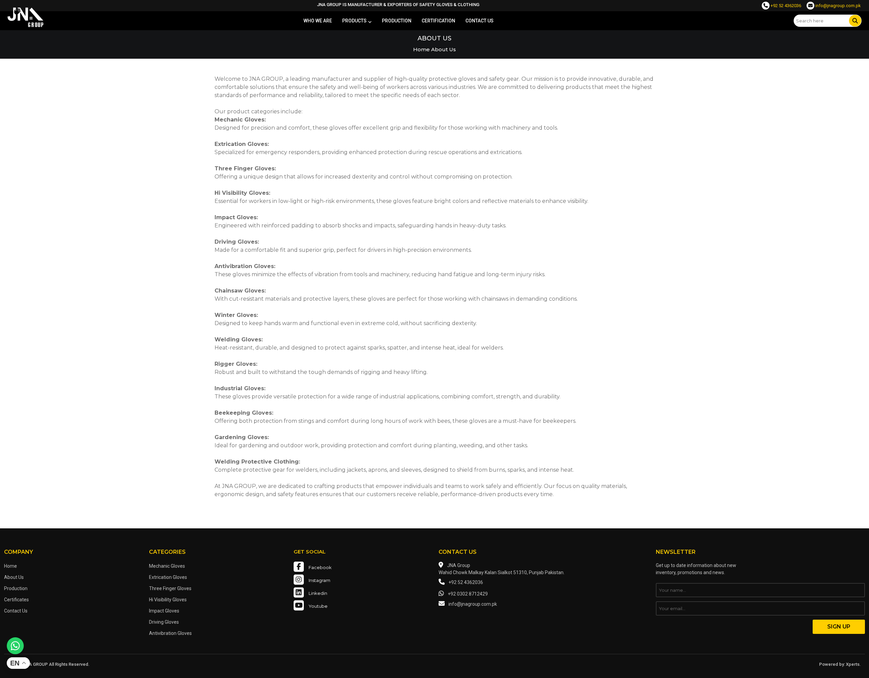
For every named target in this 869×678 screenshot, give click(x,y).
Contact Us (15, 611)
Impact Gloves (164, 611)
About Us (14, 577)
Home (421, 49)
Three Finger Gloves (170, 588)
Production (396, 20)
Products (354, 20)
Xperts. (853, 664)
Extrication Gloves (168, 577)
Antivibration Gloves (170, 633)
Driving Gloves (164, 622)
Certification (438, 20)
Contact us (479, 20)
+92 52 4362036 (785, 5)
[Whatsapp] (15, 645)
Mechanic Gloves (167, 566)
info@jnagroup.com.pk (837, 5)
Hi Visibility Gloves (168, 599)
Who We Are (317, 20)
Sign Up (838, 626)
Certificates (16, 599)
